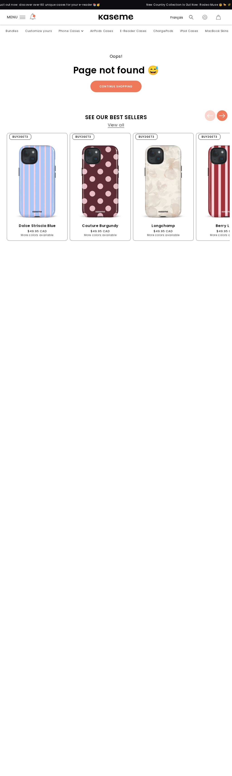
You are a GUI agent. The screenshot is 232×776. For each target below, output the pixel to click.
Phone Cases (69, 31)
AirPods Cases (101, 31)
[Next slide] (222, 115)
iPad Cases (189, 31)
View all (116, 125)
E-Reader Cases (133, 31)
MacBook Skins (217, 31)
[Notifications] (33, 17)
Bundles (12, 31)
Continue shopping (116, 86)
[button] (191, 17)
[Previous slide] (210, 115)
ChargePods (163, 31)
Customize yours (38, 31)
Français (176, 17)
